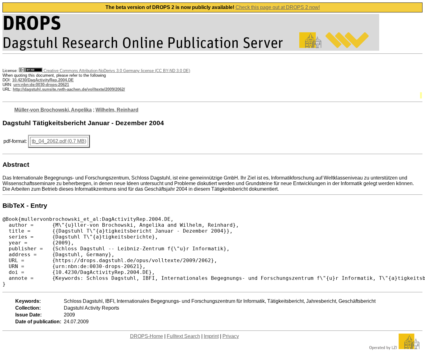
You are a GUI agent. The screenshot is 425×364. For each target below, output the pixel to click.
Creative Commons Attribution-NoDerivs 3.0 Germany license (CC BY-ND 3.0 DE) (116, 70)
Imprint (211, 336)
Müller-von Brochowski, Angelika (53, 109)
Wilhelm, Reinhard (117, 109)
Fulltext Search (183, 336)
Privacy (230, 336)
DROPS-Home (146, 336)
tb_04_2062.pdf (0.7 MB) (59, 141)
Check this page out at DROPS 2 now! (278, 7)
